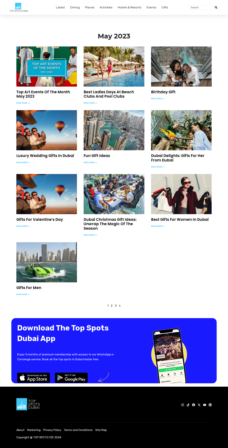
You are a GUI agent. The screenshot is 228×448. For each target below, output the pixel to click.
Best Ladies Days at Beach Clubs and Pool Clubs (109, 94)
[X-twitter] (199, 404)
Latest (60, 7)
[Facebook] (193, 404)
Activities (106, 7)
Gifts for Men (28, 287)
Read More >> (23, 103)
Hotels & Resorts (129, 7)
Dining (75, 7)
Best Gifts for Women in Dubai (180, 219)
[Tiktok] (188, 404)
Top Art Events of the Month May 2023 (43, 94)
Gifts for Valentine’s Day (39, 219)
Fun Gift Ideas (97, 155)
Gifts (165, 7)
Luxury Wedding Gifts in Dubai (45, 155)
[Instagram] (182, 404)
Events (151, 7)
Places (89, 7)
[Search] (216, 7)
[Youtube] (204, 404)
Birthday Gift (163, 92)
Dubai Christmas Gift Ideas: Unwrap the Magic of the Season (110, 224)
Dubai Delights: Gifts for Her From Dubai (177, 158)
